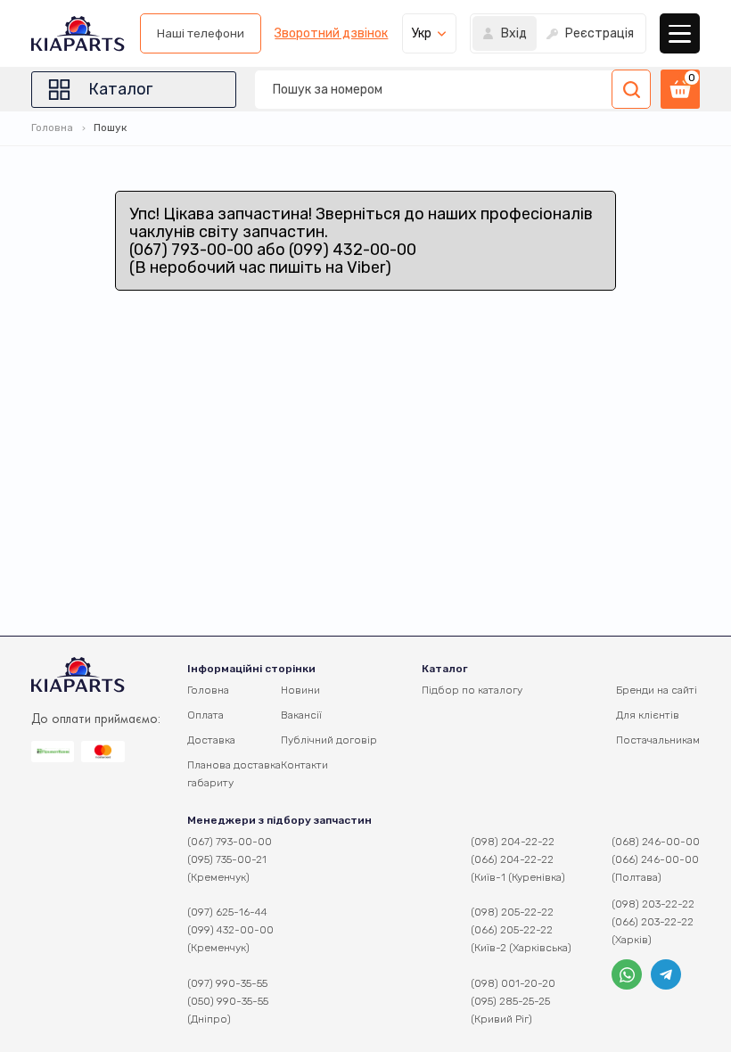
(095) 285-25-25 (510, 1001)
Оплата (205, 715)
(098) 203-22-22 (653, 904)
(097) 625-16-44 (227, 912)
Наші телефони (200, 33)
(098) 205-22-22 (512, 912)
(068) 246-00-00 (656, 841)
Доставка (211, 740)
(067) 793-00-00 (229, 841)
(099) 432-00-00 (230, 930)
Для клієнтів (647, 715)
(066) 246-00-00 (655, 859)
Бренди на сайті (656, 690)
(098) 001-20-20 (513, 983)
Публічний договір (329, 740)
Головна (52, 127)
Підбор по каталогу (472, 690)
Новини (300, 690)
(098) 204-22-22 (512, 841)
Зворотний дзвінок (331, 34)
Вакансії (301, 715)
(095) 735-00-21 (227, 859)
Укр (421, 33)
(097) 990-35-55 (227, 983)
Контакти (304, 765)
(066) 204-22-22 (512, 859)
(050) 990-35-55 (227, 1001)
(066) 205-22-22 (512, 930)
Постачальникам (658, 740)
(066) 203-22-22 (653, 922)
